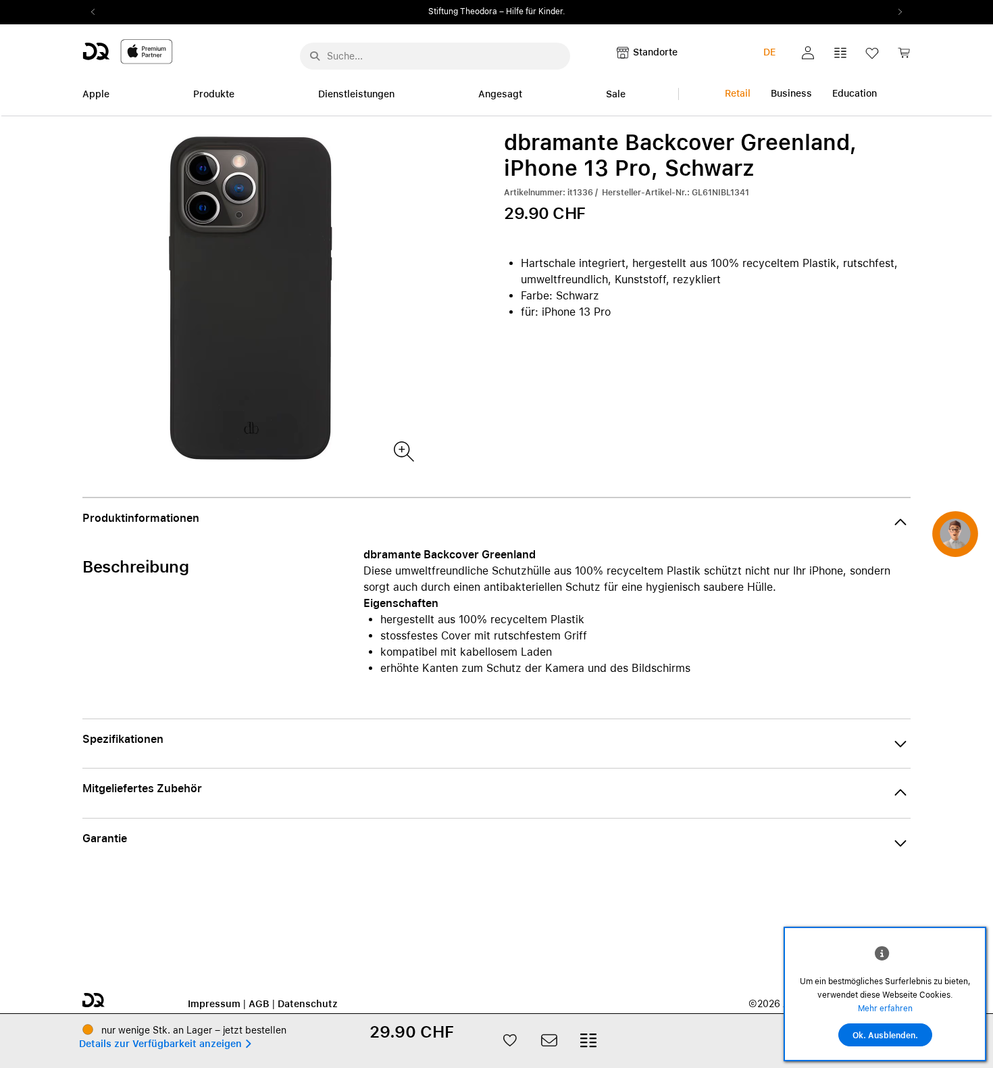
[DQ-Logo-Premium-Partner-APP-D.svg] (127, 51)
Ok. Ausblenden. (885, 1035)
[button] (808, 52)
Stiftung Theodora (462, 11)
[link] (903, 56)
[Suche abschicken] (314, 56)
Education (854, 93)
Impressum (214, 1003)
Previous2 (97, 12)
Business (791, 93)
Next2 (896, 12)
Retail (737, 93)
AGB (259, 1003)
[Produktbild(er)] (402, 450)
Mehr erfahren (885, 1008)
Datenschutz (308, 1003)
